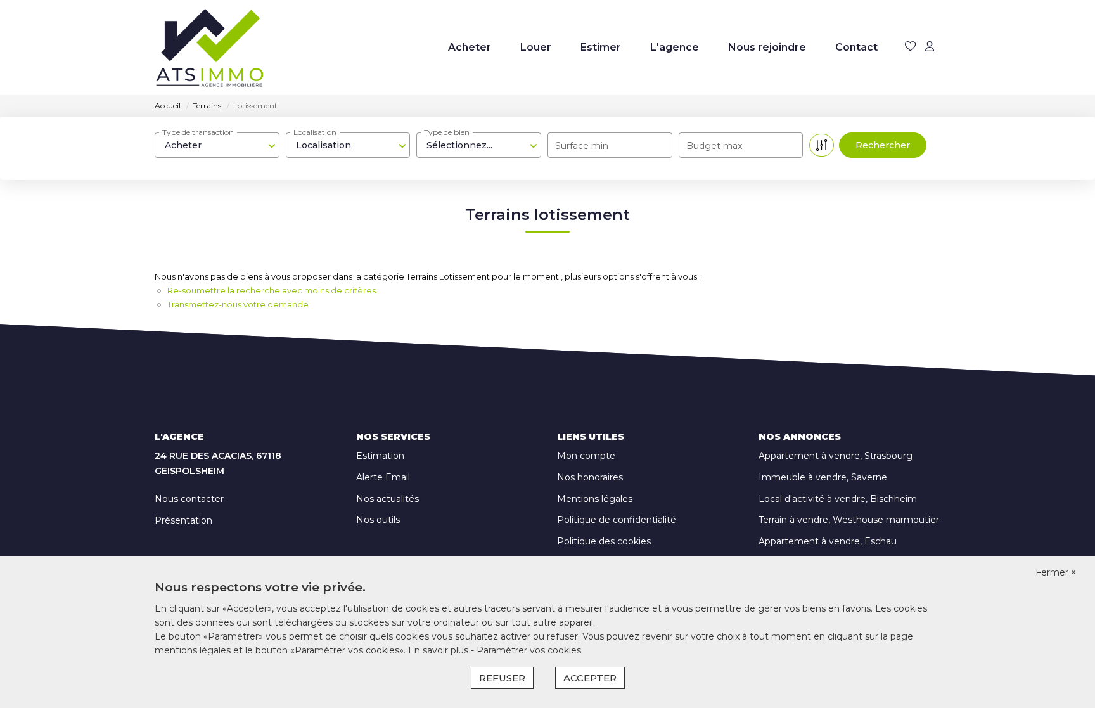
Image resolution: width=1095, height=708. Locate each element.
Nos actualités (387, 499)
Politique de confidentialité (616, 519)
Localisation (314, 132)
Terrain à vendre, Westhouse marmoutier (849, 519)
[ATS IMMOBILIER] (210, 47)
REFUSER (502, 678)
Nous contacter (189, 499)
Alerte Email (383, 477)
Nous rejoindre (767, 47)
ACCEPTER (590, 678)
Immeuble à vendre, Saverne (823, 477)
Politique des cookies (604, 541)
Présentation (183, 520)
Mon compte (586, 455)
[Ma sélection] (910, 47)
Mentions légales (594, 499)
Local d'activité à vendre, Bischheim (838, 499)
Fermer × (1055, 572)
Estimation (380, 455)
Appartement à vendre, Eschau (828, 541)
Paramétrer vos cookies (529, 650)
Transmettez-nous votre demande (238, 304)
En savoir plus (439, 650)
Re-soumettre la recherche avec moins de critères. (272, 290)
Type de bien (447, 132)
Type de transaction (198, 132)
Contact (856, 47)
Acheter (469, 47)
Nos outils (378, 519)
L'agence (674, 47)
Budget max (714, 145)
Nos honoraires (590, 477)
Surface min (581, 145)
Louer (535, 47)
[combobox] (217, 145)
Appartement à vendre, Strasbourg (835, 455)
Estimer (600, 47)
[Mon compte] (929, 47)
